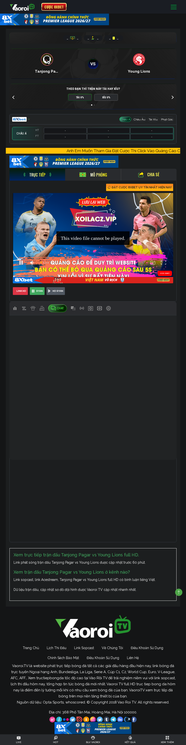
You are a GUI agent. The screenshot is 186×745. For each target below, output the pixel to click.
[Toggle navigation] (174, 6)
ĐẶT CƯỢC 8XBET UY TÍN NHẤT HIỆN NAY (142, 187)
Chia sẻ (153, 174)
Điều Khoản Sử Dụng (147, 648)
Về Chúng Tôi (112, 648)
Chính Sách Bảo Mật (63, 658)
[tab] (37, 175)
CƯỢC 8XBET (54, 6)
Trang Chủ (31, 648)
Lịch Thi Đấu (56, 648)
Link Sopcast (84, 648)
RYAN (39, 291)
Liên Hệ (133, 658)
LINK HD (21, 291)
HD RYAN (58, 291)
